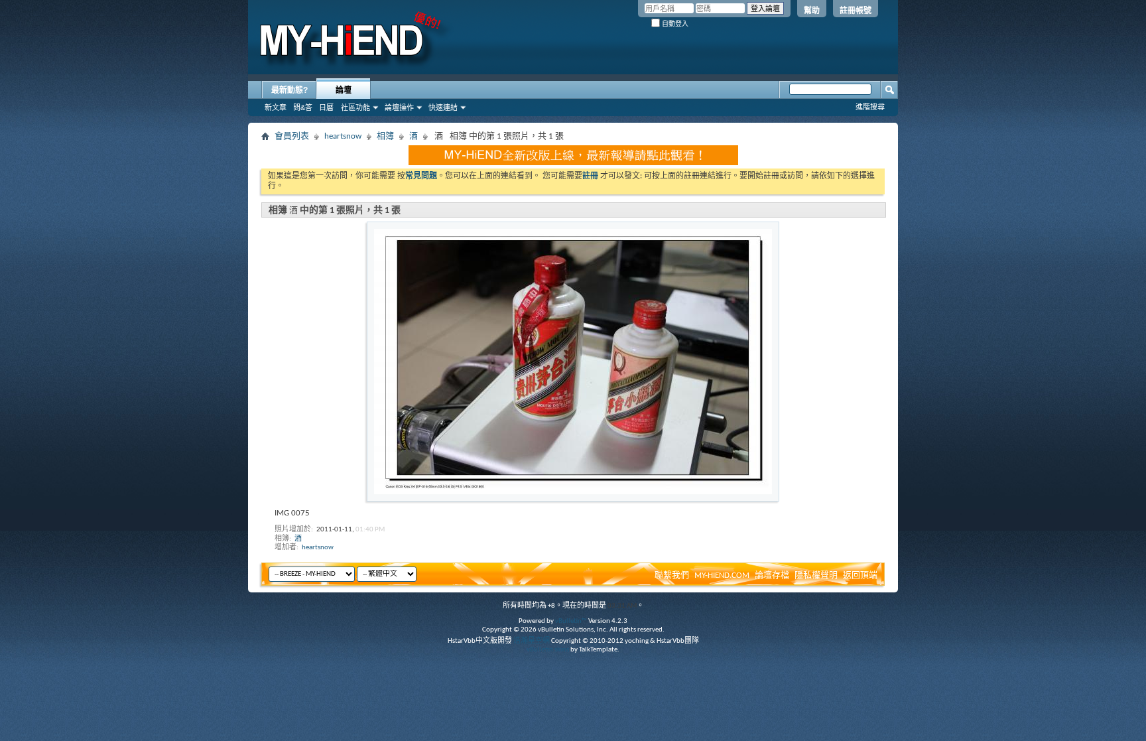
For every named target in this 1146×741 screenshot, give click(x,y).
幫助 (812, 10)
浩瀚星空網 (531, 641)
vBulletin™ (571, 621)
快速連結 (443, 107)
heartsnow (342, 136)
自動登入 (674, 23)
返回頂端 (860, 575)
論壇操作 (399, 107)
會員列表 (292, 136)
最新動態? (289, 90)
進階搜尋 (870, 107)
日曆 (326, 107)
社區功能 (355, 107)
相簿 (385, 136)
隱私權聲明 (816, 575)
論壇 (343, 90)
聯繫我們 (672, 575)
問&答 (302, 107)
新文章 (275, 107)
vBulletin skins (548, 649)
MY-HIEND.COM (721, 575)
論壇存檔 (772, 575)
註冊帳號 (855, 10)
